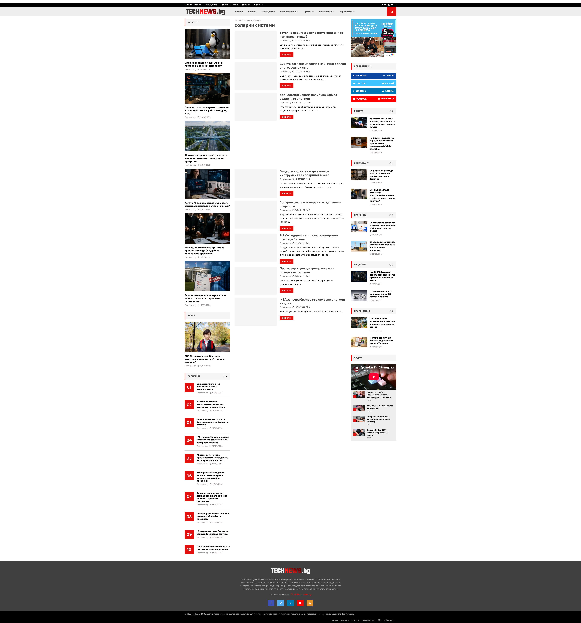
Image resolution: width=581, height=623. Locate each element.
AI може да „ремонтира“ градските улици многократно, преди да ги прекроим (206, 158)
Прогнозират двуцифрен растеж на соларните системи (307, 270)
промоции (360, 215)
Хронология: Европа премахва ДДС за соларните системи (308, 96)
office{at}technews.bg (300, 594)
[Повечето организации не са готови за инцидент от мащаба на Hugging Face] (207, 88)
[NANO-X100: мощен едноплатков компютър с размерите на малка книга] (359, 276)
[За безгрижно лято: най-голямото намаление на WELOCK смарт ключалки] (359, 246)
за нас (225, 5)
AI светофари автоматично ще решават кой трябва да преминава (213, 516)
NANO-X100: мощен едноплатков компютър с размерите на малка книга (211, 404)
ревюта (358, 111)
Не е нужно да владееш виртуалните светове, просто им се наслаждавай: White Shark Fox (382, 143)
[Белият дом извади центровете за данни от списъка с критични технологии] (207, 276)
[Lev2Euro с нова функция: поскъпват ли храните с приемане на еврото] (359, 322)
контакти (234, 5)
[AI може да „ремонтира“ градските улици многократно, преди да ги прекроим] (207, 136)
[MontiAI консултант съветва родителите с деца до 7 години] (359, 342)
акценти (193, 22)
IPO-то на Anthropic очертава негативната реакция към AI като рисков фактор (213, 440)
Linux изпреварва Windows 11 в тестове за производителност (203, 64)
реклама (246, 5)
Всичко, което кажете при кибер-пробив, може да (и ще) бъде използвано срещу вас (205, 250)
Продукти (360, 264)
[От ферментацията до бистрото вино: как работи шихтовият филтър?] (359, 174)
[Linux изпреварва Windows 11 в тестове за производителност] (207, 44)
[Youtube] (300, 603)
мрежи (307, 11)
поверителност (368, 620)
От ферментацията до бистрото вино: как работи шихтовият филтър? (381, 174)
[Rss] (310, 603)
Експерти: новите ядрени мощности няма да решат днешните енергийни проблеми (210, 476)
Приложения (362, 311)
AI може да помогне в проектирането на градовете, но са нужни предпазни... (213, 458)
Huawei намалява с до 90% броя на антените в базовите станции (212, 422)
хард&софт (346, 11)
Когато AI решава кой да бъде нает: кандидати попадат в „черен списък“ (207, 204)
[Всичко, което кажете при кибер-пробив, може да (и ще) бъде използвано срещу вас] (207, 228)
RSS (379, 620)
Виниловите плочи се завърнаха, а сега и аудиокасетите (208, 387)
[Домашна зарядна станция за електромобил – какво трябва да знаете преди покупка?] (359, 194)
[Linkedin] (290, 603)
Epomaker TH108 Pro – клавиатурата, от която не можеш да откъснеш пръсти (382, 122)
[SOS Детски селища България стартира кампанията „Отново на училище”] (207, 337)
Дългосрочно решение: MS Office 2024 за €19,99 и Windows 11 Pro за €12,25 (383, 226)
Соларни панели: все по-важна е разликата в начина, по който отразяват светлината (212, 497)
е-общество (268, 11)
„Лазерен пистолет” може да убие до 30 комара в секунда (212, 532)
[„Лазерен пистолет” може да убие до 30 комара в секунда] (359, 295)
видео (358, 357)
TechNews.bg (285, 40)
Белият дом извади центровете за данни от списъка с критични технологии (205, 298)
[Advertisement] (290, 145)
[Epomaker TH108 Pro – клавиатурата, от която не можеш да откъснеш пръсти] (359, 122)
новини (252, 11)
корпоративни (288, 11)
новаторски (325, 11)
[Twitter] (280, 603)
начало (239, 11)
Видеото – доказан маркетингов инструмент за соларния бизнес (304, 173)
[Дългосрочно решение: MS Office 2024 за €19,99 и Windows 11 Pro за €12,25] (359, 226)
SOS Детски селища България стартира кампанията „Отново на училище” (205, 359)
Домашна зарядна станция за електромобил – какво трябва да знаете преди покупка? (382, 195)
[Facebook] (271, 603)
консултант (361, 163)
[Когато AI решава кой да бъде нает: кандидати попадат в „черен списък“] (207, 184)
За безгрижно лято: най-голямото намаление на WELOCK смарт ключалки (383, 246)
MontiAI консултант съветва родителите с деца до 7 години (381, 341)
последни (194, 376)
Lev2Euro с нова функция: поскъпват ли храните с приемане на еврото (382, 322)
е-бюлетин (257, 5)
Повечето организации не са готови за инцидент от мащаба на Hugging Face (207, 110)
